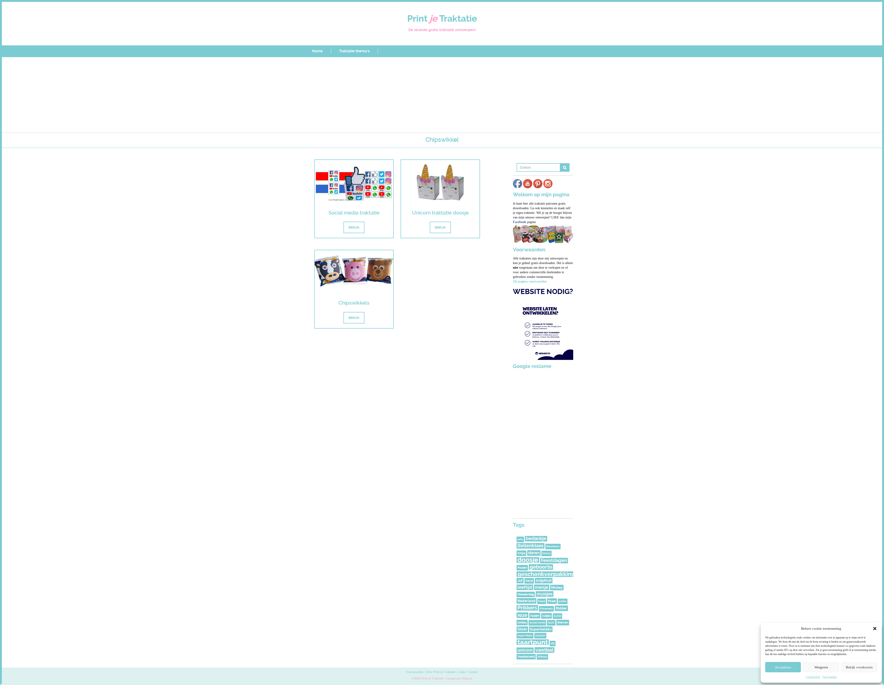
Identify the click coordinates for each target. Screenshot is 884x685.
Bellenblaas (531, 545)
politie (563, 601)
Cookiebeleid (813, 677)
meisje (541, 587)
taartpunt (533, 642)
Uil (553, 643)
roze (522, 615)
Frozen (522, 567)
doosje (528, 560)
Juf (520, 581)
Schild (557, 615)
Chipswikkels (353, 303)
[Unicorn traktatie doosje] (440, 183)
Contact (473, 672)
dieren (534, 553)
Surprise (540, 635)
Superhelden (541, 629)
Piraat (552, 601)
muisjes (544, 594)
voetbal (544, 650)
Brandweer (553, 546)
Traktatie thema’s (354, 51)
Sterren (562, 622)
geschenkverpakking (546, 574)
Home (317, 51)
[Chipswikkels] (354, 274)
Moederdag (526, 594)
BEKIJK (354, 227)
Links (461, 672)
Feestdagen (554, 560)
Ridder (561, 608)
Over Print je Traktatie (441, 672)
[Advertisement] (442, 96)
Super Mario (525, 635)
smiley (522, 622)
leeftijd (525, 587)
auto (520, 539)
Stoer (522, 629)
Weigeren (821, 667)
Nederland (526, 601)
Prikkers (527, 608)
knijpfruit (544, 580)
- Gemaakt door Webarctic (458, 678)
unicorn (525, 650)
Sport (551, 622)
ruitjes (546, 615)
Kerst (529, 580)
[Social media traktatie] (354, 183)
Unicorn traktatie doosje (440, 213)
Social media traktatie (354, 213)
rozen (534, 616)
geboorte (541, 567)
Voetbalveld (526, 656)
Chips (521, 553)
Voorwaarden (829, 677)
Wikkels (542, 656)
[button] (874, 628)
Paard (541, 601)
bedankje (536, 538)
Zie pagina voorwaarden (530, 281)
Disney (546, 553)
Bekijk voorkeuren (859, 667)
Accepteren (783, 667)
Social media (537, 622)
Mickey (557, 587)
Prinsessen (546, 608)
